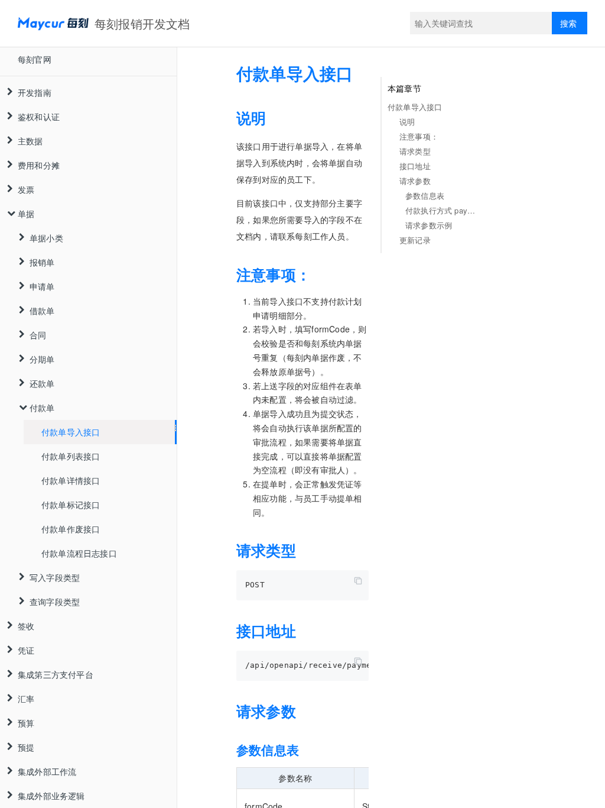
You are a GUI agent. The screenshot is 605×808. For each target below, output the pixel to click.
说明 (407, 121)
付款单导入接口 (70, 432)
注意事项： (418, 136)
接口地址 (415, 166)
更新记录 (415, 239)
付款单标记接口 (70, 504)
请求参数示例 (428, 225)
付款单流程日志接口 (79, 553)
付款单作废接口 (70, 529)
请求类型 (415, 151)
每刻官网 (34, 59)
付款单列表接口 (70, 456)
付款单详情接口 (70, 480)
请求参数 (415, 180)
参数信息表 (424, 195)
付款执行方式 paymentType (443, 210)
